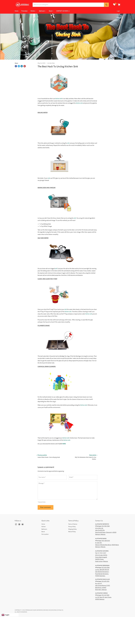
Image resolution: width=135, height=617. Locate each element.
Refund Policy (72, 531)
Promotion (24, 11)
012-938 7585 (106, 526)
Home (16, 11)
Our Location (45, 534)
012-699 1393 (105, 581)
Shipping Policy (72, 529)
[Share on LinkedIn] (22, 66)
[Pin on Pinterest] (25, 66)
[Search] (106, 5)
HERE (64, 444)
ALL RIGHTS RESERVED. (21, 612)
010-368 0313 (106, 540)
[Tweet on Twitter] (19, 66)
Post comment (45, 507)
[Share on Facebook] (16, 66)
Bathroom (42, 11)
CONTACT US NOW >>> (63, 11)
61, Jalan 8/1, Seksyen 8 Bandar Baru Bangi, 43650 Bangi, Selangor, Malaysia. (107, 545)
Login (118, 11)
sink (68, 143)
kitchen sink (58, 98)
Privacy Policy (72, 526)
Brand (51, 11)
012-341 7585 (105, 595)
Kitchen (33, 11)
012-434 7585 (106, 567)
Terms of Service (72, 524)
